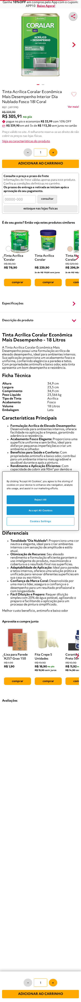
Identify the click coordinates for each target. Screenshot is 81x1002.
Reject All (40, 499)
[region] (40, 501)
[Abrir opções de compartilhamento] (73, 16)
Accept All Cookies (40, 510)
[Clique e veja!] (73, 107)
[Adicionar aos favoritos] (74, 95)
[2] (42, 84)
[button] (40, 304)
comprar (17, 282)
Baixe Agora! (46, 6)
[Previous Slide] (4, 257)
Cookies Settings (40, 521)
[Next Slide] (77, 257)
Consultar (47, 199)
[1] (38, 84)
